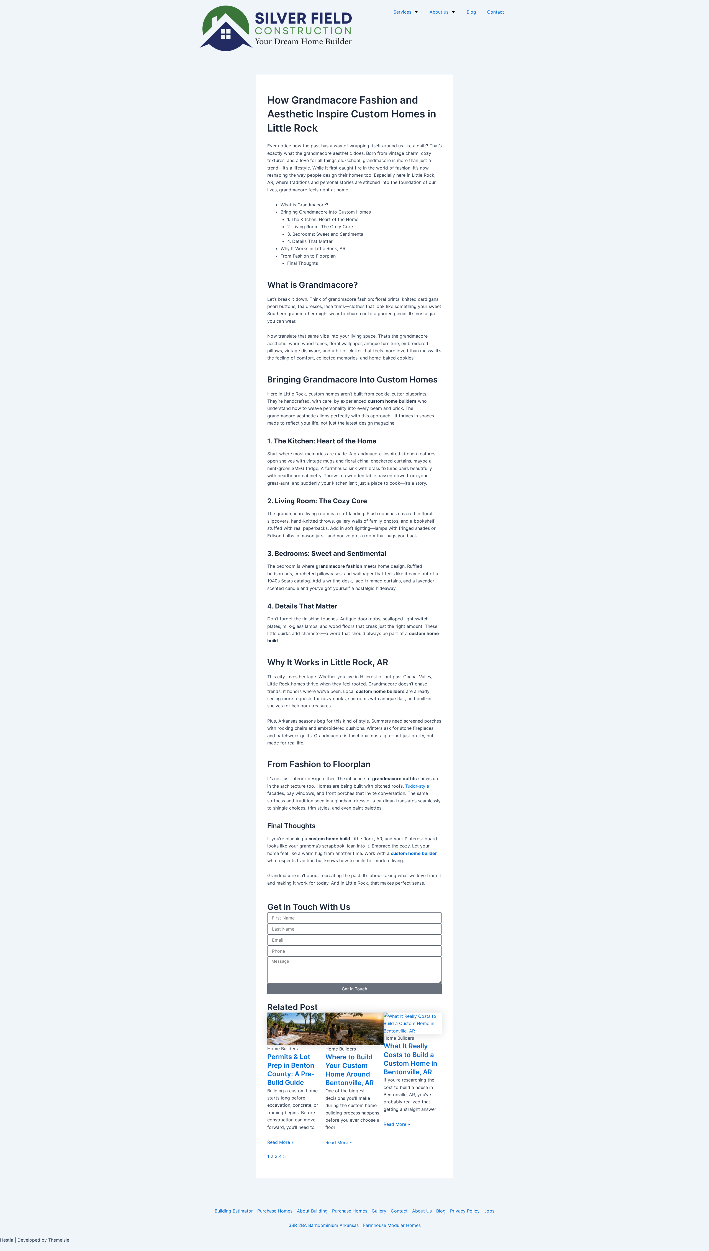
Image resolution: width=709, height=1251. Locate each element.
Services (402, 12)
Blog (471, 12)
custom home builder (414, 853)
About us (439, 12)
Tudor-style (417, 786)
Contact (495, 12)
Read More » (280, 1142)
